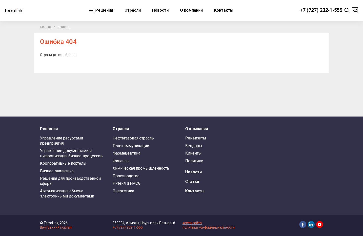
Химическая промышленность (141, 168)
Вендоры (193, 145)
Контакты (223, 10)
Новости (160, 10)
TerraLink (14, 10)
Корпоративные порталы (63, 163)
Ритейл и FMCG (127, 183)
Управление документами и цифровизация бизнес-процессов (71, 153)
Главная (46, 27)
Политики (194, 160)
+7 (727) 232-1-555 (321, 10)
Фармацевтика (126, 153)
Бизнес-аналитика (57, 171)
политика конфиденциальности (208, 227)
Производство (126, 176)
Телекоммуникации (131, 145)
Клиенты (193, 153)
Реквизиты (195, 138)
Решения (103, 10)
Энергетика (123, 191)
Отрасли (132, 10)
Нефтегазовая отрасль (133, 138)
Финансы (121, 160)
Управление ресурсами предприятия (61, 140)
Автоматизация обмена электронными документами (67, 193)
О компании (191, 10)
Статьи (192, 181)
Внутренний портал (56, 227)
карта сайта (192, 223)
